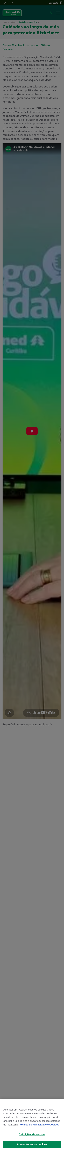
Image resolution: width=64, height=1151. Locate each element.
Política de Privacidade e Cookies (39, 1124)
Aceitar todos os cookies (32, 1144)
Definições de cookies (32, 1134)
